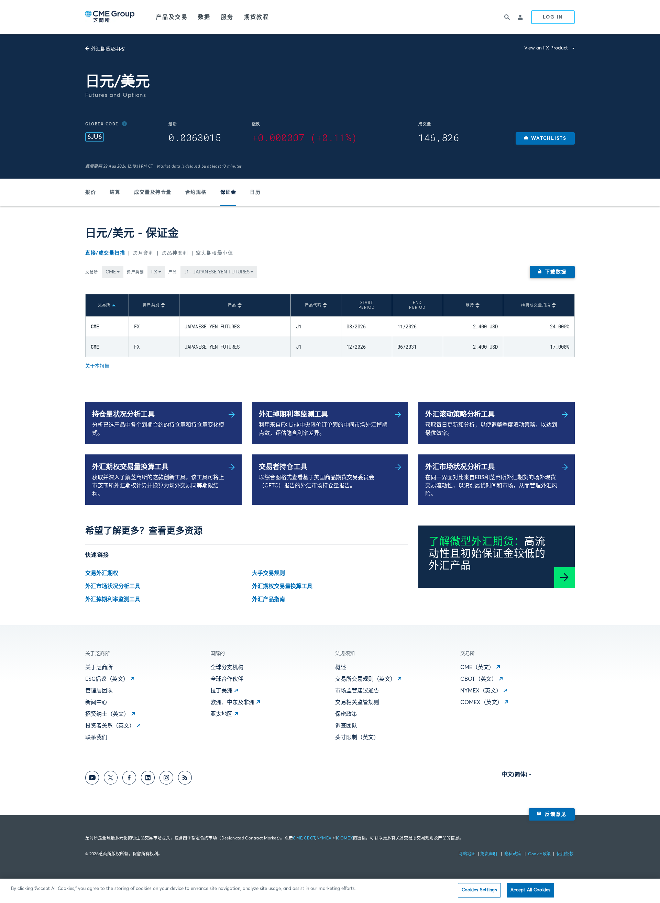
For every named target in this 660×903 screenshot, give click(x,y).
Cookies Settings (479, 890)
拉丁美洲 (221, 690)
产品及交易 (172, 17)
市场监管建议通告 (357, 690)
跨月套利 (143, 253)
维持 (470, 305)
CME (297, 838)
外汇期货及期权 (108, 49)
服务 (227, 17)
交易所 (91, 272)
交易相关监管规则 (357, 702)
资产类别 (135, 272)
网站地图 (468, 854)
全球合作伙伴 (226, 679)
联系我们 (96, 737)
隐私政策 (513, 854)
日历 (255, 192)
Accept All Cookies (530, 890)
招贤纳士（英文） (107, 714)
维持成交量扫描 (535, 305)
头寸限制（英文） (357, 737)
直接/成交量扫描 (105, 253)
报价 (90, 192)
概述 (340, 667)
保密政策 (346, 714)
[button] (545, 138)
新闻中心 (96, 702)
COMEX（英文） (481, 702)
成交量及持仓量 (153, 192)
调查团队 (346, 726)
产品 (172, 272)
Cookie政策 (539, 854)
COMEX (345, 838)
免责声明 (489, 854)
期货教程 (257, 17)
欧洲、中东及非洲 (232, 702)
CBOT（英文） (478, 679)
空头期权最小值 (214, 253)
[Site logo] (110, 17)
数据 (204, 17)
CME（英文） (477, 667)
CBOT (309, 838)
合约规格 (196, 192)
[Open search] (507, 17)
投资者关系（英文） (110, 726)
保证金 (228, 192)
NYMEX (324, 838)
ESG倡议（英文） (107, 679)
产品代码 (313, 305)
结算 (115, 192)
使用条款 (565, 854)
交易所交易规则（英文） (365, 679)
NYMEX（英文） (481, 690)
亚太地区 (221, 714)
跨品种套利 (175, 253)
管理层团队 (99, 690)
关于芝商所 (99, 667)
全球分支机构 (226, 667)
